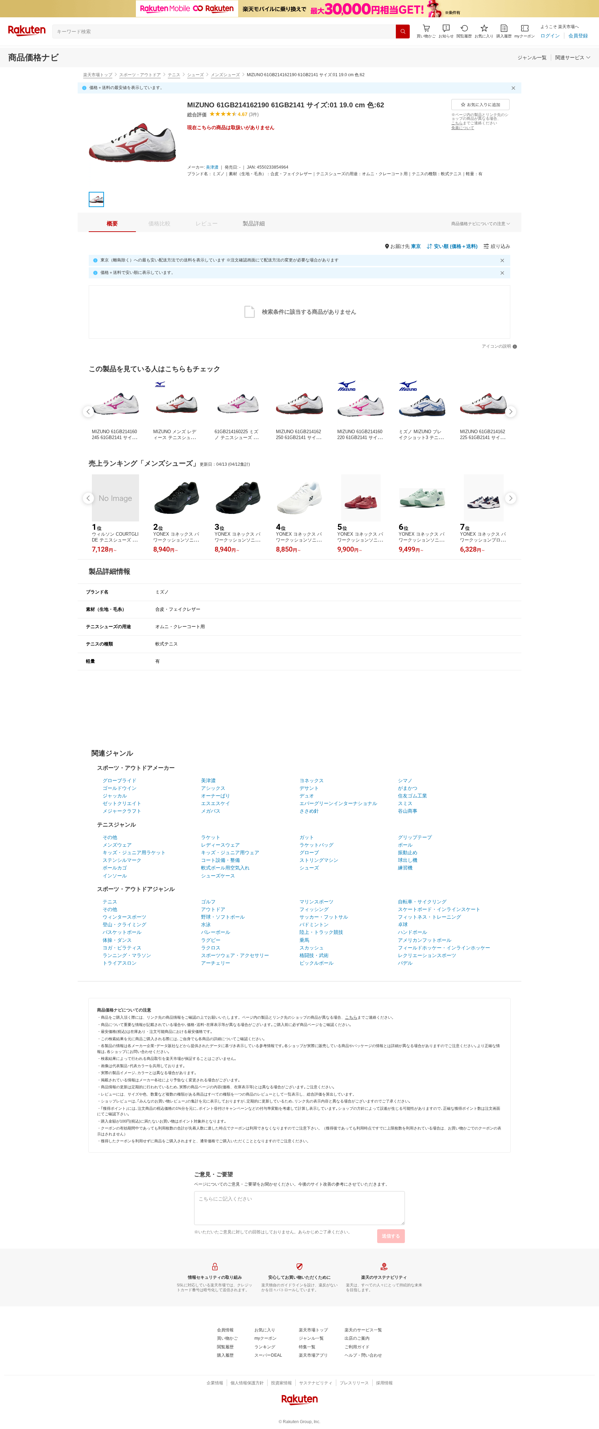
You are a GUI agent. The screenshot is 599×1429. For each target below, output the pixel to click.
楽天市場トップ (97, 74)
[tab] (112, 223)
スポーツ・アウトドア (140, 74)
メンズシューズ (225, 74)
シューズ (195, 74)
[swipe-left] (88, 411)
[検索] (403, 31)
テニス (174, 74)
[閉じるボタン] (514, 87)
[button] (446, 31)
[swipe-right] (510, 411)
